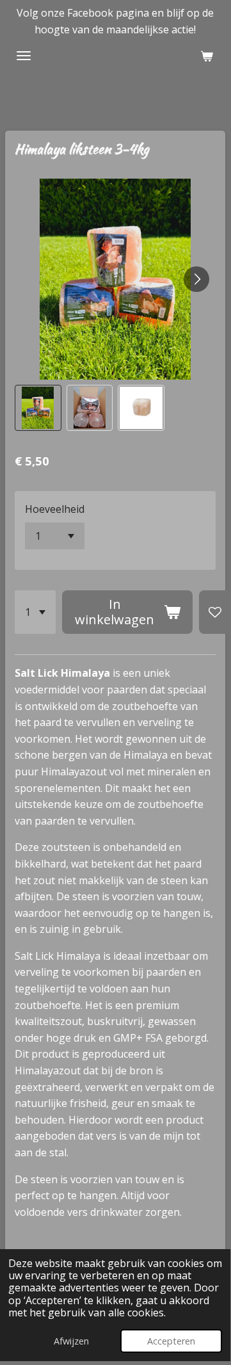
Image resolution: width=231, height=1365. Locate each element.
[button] (38, 408)
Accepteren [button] (171, 1341)
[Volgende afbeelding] (196, 279)
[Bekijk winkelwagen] (207, 56)
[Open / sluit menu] (24, 56)
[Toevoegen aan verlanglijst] (215, 612)
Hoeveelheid (54, 509)
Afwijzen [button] (71, 1341)
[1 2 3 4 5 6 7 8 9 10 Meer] (35, 612)
